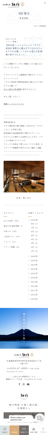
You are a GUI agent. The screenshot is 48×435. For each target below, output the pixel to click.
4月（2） (35, 239)
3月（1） (35, 243)
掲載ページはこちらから (14, 104)
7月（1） (35, 227)
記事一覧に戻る (24, 198)
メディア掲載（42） (12, 247)
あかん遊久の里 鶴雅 (12, 89)
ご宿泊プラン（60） (12, 236)
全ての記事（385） (12, 220)
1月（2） (35, 251)
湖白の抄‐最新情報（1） (14, 226)
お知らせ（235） (11, 231)
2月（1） (35, 247)
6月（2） (35, 231)
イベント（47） (10, 241)
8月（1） (35, 223)
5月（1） (35, 235)
